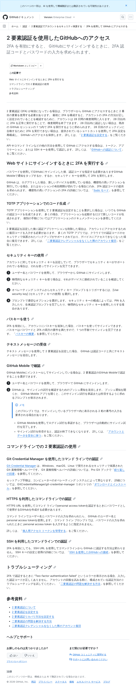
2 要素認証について (24, 607)
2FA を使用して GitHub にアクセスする (107, 26)
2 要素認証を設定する (94, 135)
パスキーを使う (18, 319)
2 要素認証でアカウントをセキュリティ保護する (56, 26)
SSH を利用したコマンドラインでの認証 (37, 541)
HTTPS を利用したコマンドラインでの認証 (39, 499)
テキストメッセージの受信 (26, 344)
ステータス (61, 681)
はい (15, 655)
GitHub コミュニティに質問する (89, 654)
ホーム (14, 26)
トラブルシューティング (29, 567)
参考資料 (15, 598)
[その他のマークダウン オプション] (41, 65)
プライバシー (45, 681)
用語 (33, 681)
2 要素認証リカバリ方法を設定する (33, 616)
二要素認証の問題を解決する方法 (80, 583)
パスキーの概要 (24, 333)
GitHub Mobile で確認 (23, 366)
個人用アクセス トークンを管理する (44, 530)
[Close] (126, 5)
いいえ (31, 655)
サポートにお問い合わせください (90, 659)
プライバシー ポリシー (17, 661)
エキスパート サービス (89, 681)
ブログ (106, 681)
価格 (71, 681)
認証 (25, 26)
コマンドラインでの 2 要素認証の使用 (41, 446)
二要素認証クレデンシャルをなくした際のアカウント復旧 (81, 240)
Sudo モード (101, 190)
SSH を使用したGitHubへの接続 (88, 552)
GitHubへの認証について (106, 149)
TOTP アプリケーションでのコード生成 (36, 203)
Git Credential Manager (21, 465)
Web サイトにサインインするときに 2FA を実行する (55, 163)
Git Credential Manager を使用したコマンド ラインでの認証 (53, 459)
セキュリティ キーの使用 (25, 255)
